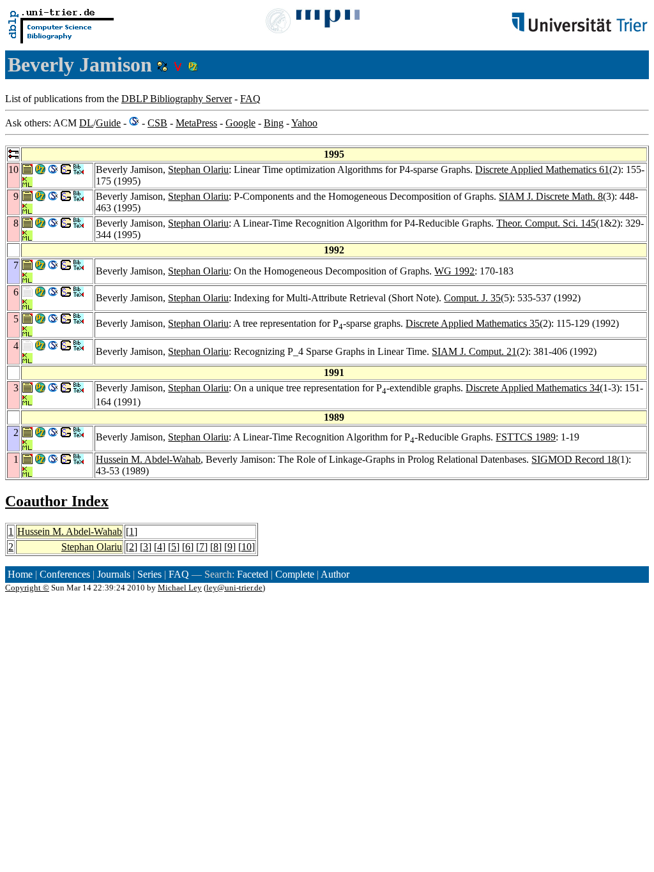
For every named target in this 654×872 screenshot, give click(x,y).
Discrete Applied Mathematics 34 (533, 387)
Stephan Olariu (198, 169)
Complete (294, 574)
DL (86, 122)
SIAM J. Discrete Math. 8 (551, 196)
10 (246, 546)
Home (20, 574)
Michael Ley (180, 587)
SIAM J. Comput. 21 (474, 351)
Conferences (65, 574)
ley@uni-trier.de (234, 587)
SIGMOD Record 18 (574, 459)
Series (149, 574)
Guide (108, 122)
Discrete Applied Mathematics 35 (473, 323)
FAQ (250, 98)
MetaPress (196, 122)
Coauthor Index (57, 501)
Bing (274, 122)
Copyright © (27, 587)
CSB (157, 122)
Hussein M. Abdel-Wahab (148, 459)
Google (240, 122)
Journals (113, 574)
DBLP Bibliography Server (176, 98)
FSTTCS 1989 (526, 437)
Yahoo (304, 122)
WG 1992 (454, 271)
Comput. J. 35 (472, 297)
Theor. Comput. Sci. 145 (546, 223)
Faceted (252, 574)
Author (335, 574)
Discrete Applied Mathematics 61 (542, 169)
